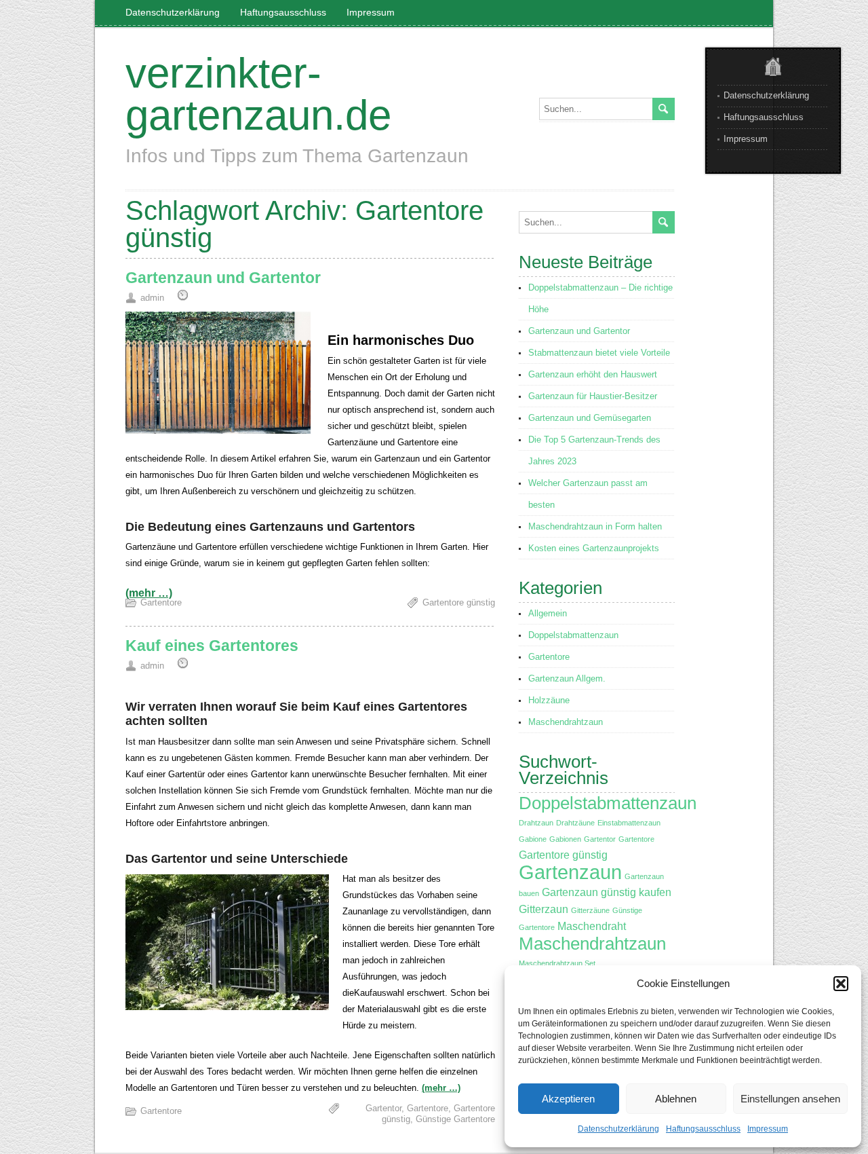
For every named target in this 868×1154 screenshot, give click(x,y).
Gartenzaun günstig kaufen (606, 892)
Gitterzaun (543, 909)
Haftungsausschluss (703, 1129)
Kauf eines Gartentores (211, 645)
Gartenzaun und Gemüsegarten (589, 418)
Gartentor (383, 1108)
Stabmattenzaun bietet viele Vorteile (599, 353)
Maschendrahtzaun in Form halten (595, 526)
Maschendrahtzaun (565, 722)
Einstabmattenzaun (628, 823)
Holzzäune (549, 700)
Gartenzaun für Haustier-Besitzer (592, 396)
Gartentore (161, 602)
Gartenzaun (570, 872)
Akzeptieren (568, 1098)
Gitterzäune (590, 910)
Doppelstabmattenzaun (573, 635)
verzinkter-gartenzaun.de (258, 94)
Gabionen (565, 839)
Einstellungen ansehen (790, 1098)
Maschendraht (591, 926)
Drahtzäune (575, 823)
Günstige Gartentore (455, 1119)
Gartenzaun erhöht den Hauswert (592, 374)
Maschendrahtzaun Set (557, 963)
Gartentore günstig (458, 602)
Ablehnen (675, 1098)
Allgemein (547, 613)
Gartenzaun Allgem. (567, 678)
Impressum (767, 1129)
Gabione (533, 839)
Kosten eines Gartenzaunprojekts (593, 548)
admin (152, 298)
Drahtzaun (536, 823)
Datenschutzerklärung (618, 1129)
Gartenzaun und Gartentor (223, 277)
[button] (841, 983)
